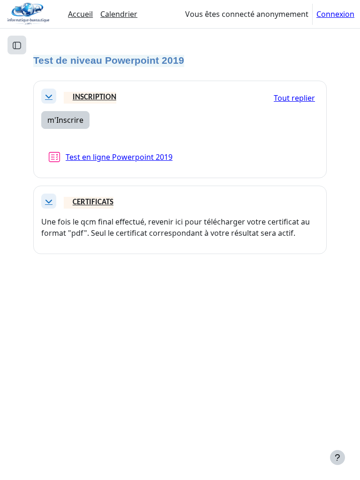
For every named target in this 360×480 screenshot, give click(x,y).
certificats (93, 202)
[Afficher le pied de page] (337, 457)
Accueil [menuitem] (80, 14)
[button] (48, 96)
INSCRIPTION (94, 97)
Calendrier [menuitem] (118, 14)
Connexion (335, 14)
